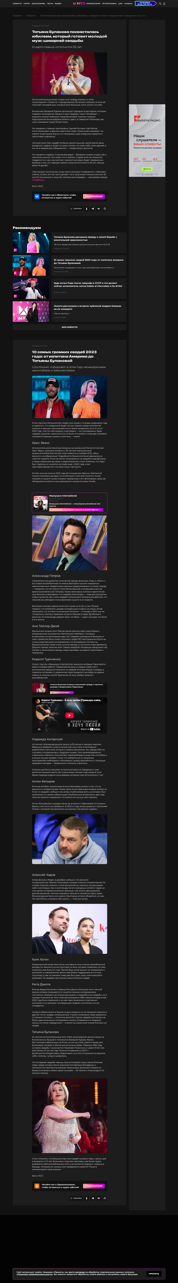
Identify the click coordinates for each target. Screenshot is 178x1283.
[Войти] (164, 4)
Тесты (50, 3)
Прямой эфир (93, 3)
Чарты (26, 3)
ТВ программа (109, 3)
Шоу (120, 3)
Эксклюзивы (38, 3)
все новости (69, 327)
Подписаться (93, 196)
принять (154, 1274)
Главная (17, 15)
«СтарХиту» (38, 180)
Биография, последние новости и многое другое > (76, 510)
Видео (58, 3)
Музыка (128, 3)
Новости (17, 3)
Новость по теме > (62, 692)
